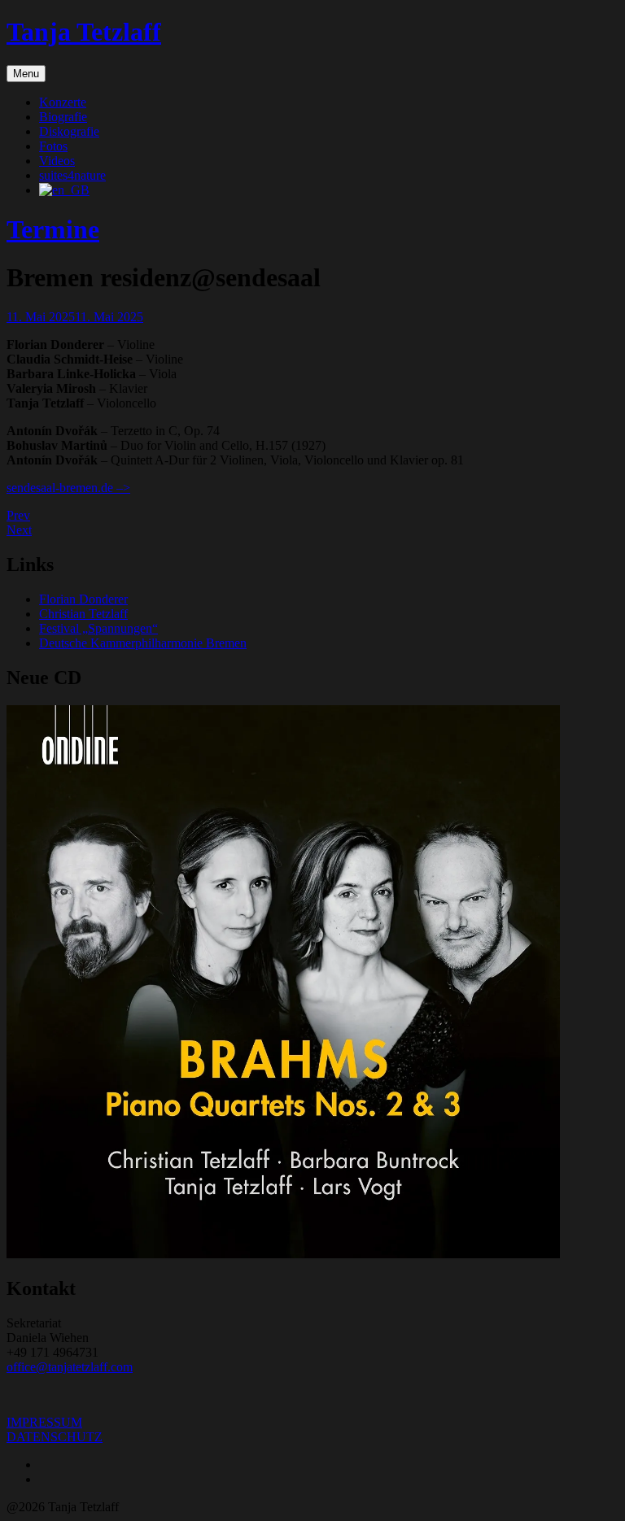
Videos (57, 161)
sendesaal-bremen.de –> (68, 488)
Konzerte (62, 102)
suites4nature (72, 175)
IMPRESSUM (44, 1422)
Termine (53, 229)
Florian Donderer (83, 599)
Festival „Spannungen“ (98, 628)
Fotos (53, 146)
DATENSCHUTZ (55, 1437)
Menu (26, 74)
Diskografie (69, 131)
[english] (64, 190)
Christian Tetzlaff (83, 614)
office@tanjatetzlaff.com (70, 1367)
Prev (18, 515)
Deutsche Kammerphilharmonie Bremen (143, 643)
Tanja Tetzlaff (84, 31)
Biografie (63, 117)
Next (19, 530)
